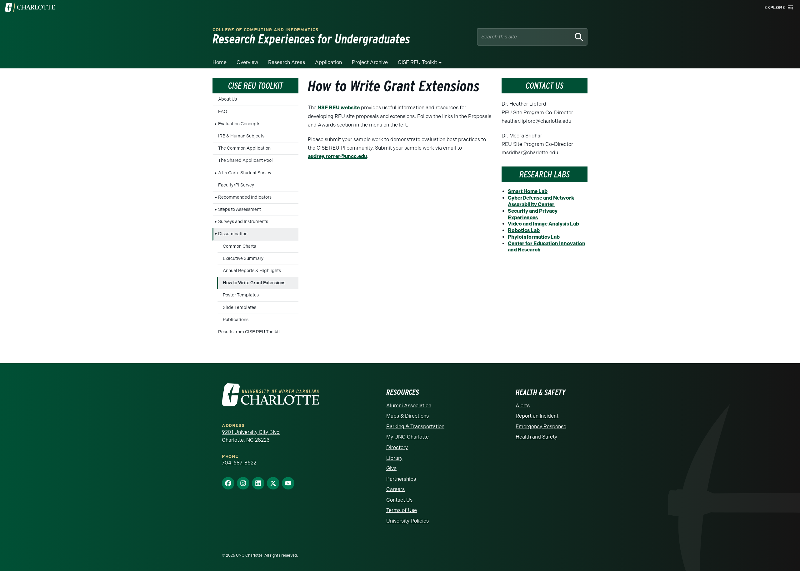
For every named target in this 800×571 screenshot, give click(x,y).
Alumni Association (408, 406)
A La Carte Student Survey (244, 173)
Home (219, 62)
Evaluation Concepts (239, 124)
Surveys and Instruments (243, 221)
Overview (247, 62)
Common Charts (239, 246)
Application (328, 62)
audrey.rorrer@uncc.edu (337, 156)
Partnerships (401, 479)
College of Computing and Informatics (265, 29)
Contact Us (399, 500)
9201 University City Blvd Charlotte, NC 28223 (251, 436)
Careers (395, 489)
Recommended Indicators (245, 197)
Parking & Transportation (415, 426)
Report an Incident (537, 416)
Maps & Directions (407, 416)
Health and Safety (536, 437)
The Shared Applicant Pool (245, 160)
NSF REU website (338, 108)
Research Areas (286, 62)
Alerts (523, 406)
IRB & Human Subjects (241, 136)
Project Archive (370, 62)
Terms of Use (401, 510)
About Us (227, 99)
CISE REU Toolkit (417, 62)
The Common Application (244, 148)
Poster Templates (241, 295)
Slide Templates (239, 307)
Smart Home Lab (528, 191)
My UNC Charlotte (407, 437)
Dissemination (233, 233)
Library (394, 458)
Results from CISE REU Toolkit (249, 332)
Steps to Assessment (239, 209)
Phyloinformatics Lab (534, 237)
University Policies (407, 521)
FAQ (222, 111)
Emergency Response (541, 426)
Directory (397, 447)
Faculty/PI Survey (236, 185)
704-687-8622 (239, 463)
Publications (235, 319)
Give (391, 468)
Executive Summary (243, 258)
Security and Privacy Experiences (533, 214)
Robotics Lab (524, 230)
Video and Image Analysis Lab (543, 224)
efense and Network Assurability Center (541, 201)
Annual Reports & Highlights (252, 270)
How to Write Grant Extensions (254, 283)
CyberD (517, 198)
